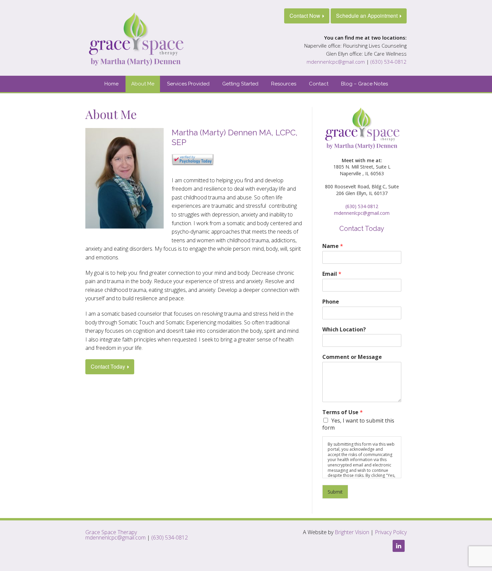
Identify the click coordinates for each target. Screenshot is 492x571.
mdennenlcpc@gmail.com (336, 61)
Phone (330, 301)
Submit (335, 492)
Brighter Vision (352, 532)
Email (331, 273)
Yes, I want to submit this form (358, 424)
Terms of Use (342, 412)
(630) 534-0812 (389, 61)
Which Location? (344, 329)
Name (332, 246)
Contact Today (108, 366)
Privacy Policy (391, 532)
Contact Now (305, 15)
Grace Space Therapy (111, 532)
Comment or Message (352, 357)
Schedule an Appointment (367, 15)
